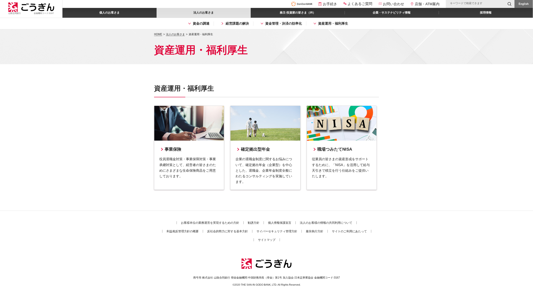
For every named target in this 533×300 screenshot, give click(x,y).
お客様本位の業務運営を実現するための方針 (210, 222)
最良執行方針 (314, 231)
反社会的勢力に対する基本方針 (227, 231)
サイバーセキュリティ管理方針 (277, 231)
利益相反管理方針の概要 (183, 231)
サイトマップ (266, 239)
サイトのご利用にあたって (349, 231)
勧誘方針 (253, 222)
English (524, 3)
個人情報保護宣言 (279, 222)
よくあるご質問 (359, 4)
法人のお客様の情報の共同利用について (326, 222)
